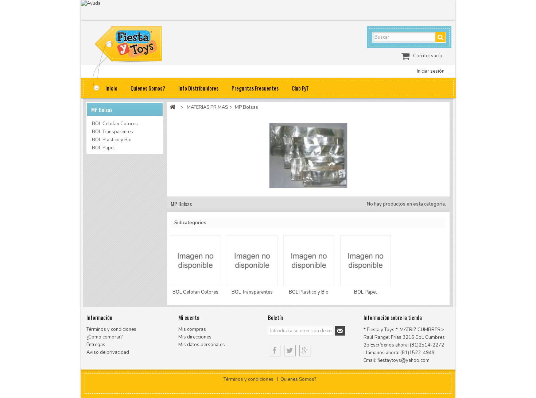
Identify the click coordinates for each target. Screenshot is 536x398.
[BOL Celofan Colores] (195, 260)
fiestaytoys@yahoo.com (403, 360)
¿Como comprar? (104, 337)
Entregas (95, 344)
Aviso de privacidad (107, 352)
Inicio (111, 88)
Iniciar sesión (430, 71)
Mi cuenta (188, 317)
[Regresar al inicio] (172, 107)
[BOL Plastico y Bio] (308, 260)
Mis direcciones (194, 337)
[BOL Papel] (365, 260)
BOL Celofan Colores (115, 123)
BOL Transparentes (112, 132)
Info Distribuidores (198, 88)
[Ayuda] (268, 10)
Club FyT (300, 88)
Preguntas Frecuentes (255, 88)
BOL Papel (103, 148)
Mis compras (192, 329)
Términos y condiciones (111, 329)
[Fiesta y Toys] (136, 45)
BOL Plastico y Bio (112, 140)
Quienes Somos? (148, 88)
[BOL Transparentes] (252, 260)
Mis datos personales (201, 344)
